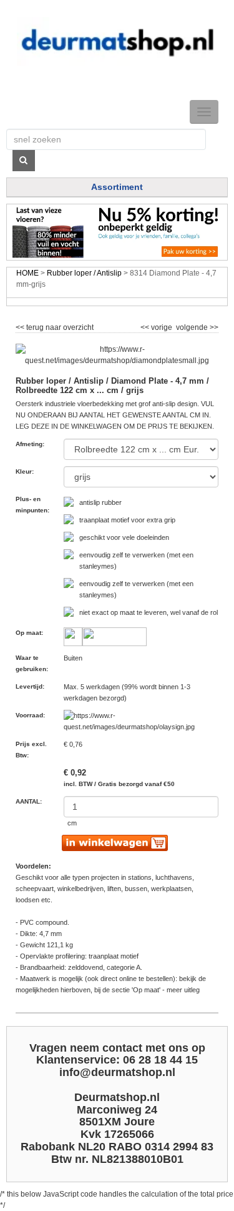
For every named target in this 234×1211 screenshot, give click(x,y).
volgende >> (196, 325)
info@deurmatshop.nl (117, 1072)
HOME (27, 273)
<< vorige (157, 325)
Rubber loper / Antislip (84, 273)
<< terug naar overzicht (55, 325)
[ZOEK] (23, 160)
